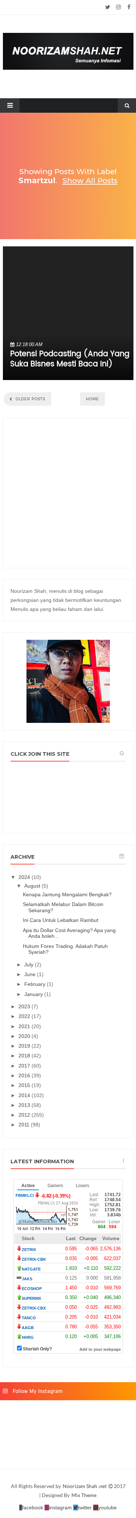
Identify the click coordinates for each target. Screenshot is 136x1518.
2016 (25, 1075)
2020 (25, 1036)
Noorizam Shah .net (85, 1486)
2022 (25, 1016)
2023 (25, 1006)
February (35, 984)
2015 (25, 1085)
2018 (25, 1055)
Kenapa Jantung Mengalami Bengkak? (67, 894)
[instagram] (118, 7)
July (29, 964)
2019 (25, 1046)
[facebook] (128, 7)
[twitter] (107, 7)
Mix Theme (83, 1495)
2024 (25, 877)
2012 (25, 1115)
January (34, 994)
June (30, 974)
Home (92, 399)
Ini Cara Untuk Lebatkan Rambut (60, 920)
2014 (25, 1095)
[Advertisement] (68, 493)
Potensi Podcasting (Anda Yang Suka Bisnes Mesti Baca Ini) (69, 359)
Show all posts (89, 180)
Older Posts (29, 399)
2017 (25, 1066)
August (33, 886)
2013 (25, 1105)
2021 (25, 1026)
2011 (24, 1124)
